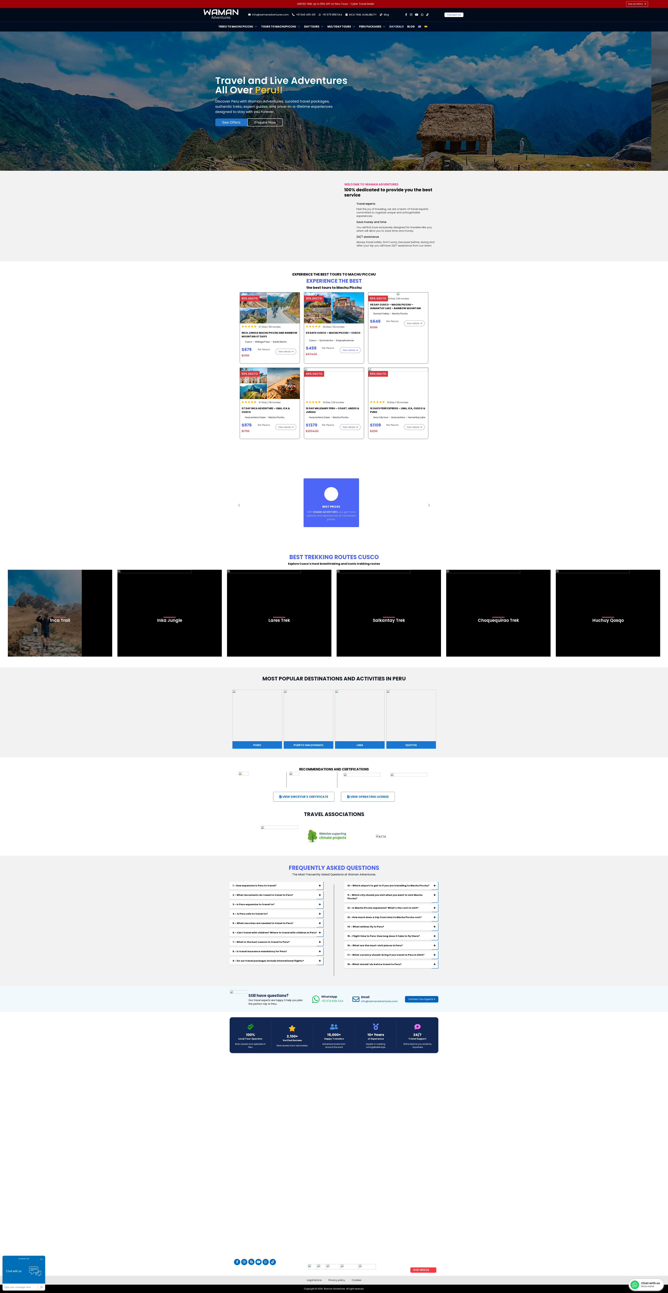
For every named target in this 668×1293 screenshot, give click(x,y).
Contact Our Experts (421, 999)
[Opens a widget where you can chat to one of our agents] (23, 1273)
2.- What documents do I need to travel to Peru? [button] (263, 895)
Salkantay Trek (389, 620)
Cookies (356, 1280)
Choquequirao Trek (498, 620)
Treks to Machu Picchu (235, 26)
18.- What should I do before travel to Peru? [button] (374, 964)
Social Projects (419, 1251)
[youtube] (416, 15)
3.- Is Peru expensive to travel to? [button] (254, 904)
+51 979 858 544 (332, 999)
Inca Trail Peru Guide (422, 1260)
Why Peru (416, 1237)
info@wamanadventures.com (270, 14)
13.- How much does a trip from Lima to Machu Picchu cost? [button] (384, 917)
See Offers (231, 122)
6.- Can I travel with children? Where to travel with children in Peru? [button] (275, 932)
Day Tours (311, 26)
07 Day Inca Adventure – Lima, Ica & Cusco (266, 410)
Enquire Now (265, 122)
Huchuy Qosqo (608, 620)
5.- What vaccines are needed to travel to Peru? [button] (263, 923)
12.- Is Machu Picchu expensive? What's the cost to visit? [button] (383, 908)
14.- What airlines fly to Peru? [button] (365, 926)
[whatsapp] (422, 15)
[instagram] (411, 15)
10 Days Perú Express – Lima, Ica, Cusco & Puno (397, 410)
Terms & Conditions (422, 1242)
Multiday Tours (339, 26)
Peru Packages (370, 26)
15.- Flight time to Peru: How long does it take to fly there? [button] (383, 936)
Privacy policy (336, 1280)
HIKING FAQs (418, 1246)
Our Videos (421, 1270)
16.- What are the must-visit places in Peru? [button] (375, 945)
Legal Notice (314, 1280)
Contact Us (454, 15)
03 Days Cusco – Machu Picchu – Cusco (333, 333)
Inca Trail (60, 620)
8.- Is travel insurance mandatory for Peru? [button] (260, 951)
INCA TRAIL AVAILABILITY (362, 14)
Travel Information (421, 1228)
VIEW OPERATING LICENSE (369, 797)
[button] (429, 505)
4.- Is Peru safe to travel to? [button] (250, 913)
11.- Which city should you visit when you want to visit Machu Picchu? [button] (384, 896)
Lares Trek (279, 620)
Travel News (418, 1264)
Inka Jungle (169, 620)
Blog (386, 14)
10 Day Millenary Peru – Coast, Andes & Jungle (332, 410)
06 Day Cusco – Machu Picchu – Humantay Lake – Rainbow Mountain (395, 306)
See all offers (635, 4)
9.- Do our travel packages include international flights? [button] (268, 960)
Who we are (417, 1223)
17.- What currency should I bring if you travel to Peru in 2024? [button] (385, 955)
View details (284, 351)
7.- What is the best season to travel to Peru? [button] (261, 942)
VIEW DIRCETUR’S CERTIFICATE (305, 797)
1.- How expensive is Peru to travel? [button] (254, 885)
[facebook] (406, 15)
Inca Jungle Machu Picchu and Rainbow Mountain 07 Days (269, 334)
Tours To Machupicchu (278, 26)
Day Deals (396, 26)
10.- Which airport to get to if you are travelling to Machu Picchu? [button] (388, 885)
